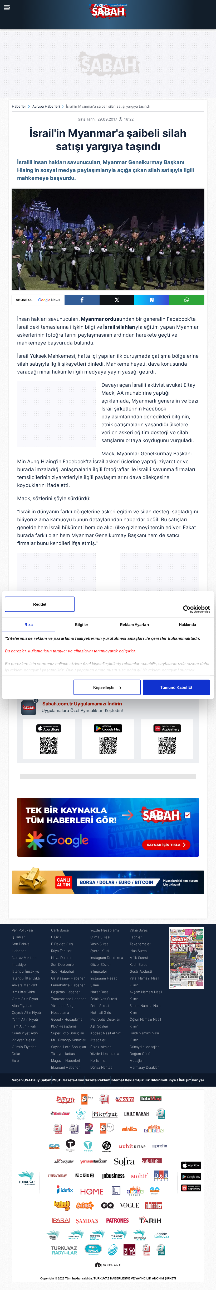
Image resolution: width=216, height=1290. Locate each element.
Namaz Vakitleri (24, 957)
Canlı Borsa (60, 930)
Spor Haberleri (62, 971)
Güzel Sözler (100, 964)
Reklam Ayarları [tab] (134, 624)
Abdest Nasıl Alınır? (105, 1033)
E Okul (56, 937)
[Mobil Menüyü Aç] (7, 7)
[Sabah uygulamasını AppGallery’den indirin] (167, 739)
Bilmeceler (98, 971)
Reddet (39, 604)
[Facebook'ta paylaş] (82, 300)
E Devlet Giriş (62, 944)
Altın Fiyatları (22, 1006)
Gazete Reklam (97, 1080)
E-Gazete (67, 1080)
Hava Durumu (61, 957)
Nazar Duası (99, 992)
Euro (15, 1060)
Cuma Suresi (100, 937)
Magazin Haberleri (65, 1060)
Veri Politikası (22, 930)
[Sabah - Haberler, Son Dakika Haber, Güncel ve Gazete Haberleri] (108, 10)
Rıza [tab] (28, 624)
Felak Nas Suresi (103, 999)
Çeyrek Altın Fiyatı (26, 1012)
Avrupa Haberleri (46, 106)
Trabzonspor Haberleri (68, 999)
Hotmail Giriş (100, 1012)
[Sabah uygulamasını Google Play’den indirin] (108, 739)
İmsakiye (19, 964)
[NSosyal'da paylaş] (151, 300)
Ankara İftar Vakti (25, 985)
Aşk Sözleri (99, 1026)
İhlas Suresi (139, 951)
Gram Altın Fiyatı (25, 999)
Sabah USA (21, 1080)
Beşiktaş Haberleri (65, 992)
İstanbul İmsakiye (25, 971)
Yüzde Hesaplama (104, 930)
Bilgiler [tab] (81, 624)
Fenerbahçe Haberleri (68, 985)
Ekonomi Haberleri (65, 1067)
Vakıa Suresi (139, 930)
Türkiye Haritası (63, 1054)
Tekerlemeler (140, 944)
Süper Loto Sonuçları (67, 1033)
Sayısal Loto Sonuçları (68, 1047)
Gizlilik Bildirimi (151, 1080)
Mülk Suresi (139, 957)
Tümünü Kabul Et (176, 687)
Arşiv (79, 1080)
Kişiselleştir (104, 687)
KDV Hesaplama (64, 1026)
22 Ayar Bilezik (23, 1040)
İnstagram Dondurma (106, 957)
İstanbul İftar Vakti (26, 978)
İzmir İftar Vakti (23, 992)
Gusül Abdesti (141, 971)
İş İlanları (18, 937)
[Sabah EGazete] (186, 999)
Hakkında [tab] (187, 624)
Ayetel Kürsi (99, 951)
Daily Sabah (41, 1080)
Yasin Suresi (99, 944)
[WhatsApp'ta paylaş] (186, 300)
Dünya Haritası (101, 1067)
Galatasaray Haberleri (68, 978)
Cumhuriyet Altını (25, 1033)
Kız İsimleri (98, 1060)
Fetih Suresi (99, 1006)
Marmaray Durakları (144, 1067)
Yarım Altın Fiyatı (25, 1019)
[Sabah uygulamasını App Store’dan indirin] (49, 739)
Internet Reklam (124, 1080)
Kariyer (198, 1080)
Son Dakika (21, 944)
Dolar (16, 1054)
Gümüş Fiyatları (24, 1047)
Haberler (19, 106)
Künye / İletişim (178, 1080)
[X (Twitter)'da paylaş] (117, 300)
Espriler (135, 937)
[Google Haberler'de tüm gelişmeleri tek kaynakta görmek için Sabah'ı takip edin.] (108, 830)
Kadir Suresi (139, 964)
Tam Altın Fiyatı (24, 1026)
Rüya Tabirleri (61, 951)
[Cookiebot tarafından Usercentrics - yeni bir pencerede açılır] (187, 609)
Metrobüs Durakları (105, 1019)
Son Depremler (63, 964)
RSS (55, 1080)
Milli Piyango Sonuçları (68, 1040)
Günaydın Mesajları (144, 1047)
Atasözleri (98, 1040)
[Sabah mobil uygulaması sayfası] (30, 706)
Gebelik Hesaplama (66, 1019)
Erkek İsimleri (100, 1047)
